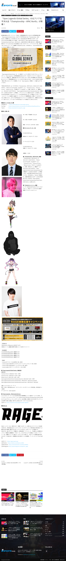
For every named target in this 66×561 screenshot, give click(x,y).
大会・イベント (7, 13)
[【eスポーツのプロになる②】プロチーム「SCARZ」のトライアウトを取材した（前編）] (26, 529)
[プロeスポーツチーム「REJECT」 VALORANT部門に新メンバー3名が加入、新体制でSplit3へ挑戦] (7, 496)
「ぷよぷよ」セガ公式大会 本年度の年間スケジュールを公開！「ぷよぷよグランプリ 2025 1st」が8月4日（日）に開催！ (58, 77)
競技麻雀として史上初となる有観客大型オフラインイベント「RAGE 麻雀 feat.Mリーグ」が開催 (58, 91)
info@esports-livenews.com (29, 554)
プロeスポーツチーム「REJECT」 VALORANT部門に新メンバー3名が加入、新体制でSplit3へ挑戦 (7, 504)
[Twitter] (46, 551)
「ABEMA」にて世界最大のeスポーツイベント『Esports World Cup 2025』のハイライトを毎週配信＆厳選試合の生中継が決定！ (22, 504)
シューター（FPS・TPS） (24, 15)
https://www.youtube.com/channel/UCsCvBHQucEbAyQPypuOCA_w (24, 106)
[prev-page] (2, 510)
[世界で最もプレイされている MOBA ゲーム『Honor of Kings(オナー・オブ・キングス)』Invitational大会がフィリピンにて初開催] (48, 70)
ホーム (2, 13)
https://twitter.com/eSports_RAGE (16, 443)
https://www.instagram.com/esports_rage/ (18, 446)
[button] (63, 10)
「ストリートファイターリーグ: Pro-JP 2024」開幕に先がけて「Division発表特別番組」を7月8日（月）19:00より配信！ (58, 84)
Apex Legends (18, 500)
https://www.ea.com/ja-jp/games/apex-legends (17, 402)
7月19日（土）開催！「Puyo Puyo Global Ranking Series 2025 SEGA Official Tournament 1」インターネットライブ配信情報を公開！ (36, 505)
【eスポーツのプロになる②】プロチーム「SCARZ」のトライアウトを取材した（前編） (36, 528)
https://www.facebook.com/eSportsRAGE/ (18, 444)
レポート (31, 15)
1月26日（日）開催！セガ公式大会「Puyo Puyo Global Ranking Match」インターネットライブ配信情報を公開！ (58, 62)
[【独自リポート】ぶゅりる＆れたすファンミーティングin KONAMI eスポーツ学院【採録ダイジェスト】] (26, 523)
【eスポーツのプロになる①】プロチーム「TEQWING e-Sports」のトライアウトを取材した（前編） (36, 534)
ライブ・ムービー (8, 15)
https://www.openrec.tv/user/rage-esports (19, 104)
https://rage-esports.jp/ (12, 441)
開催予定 (12, 13)
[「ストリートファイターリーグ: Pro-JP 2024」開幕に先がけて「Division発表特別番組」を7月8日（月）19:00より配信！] (48, 84)
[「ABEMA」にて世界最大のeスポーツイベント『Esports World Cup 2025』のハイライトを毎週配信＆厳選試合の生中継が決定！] (22, 496)
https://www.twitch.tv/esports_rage (17, 108)
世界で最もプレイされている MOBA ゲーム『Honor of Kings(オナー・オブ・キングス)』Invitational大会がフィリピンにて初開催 (58, 69)
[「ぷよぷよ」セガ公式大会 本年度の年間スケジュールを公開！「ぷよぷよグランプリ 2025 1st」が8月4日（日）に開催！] (48, 77)
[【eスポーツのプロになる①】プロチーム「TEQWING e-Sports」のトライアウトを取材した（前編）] (26, 535)
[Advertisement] (22, 477)
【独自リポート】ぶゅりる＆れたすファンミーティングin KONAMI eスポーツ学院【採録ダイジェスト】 (36, 522)
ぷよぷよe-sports (33, 500)
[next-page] (4, 510)
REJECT (3, 500)
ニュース (3, 15)
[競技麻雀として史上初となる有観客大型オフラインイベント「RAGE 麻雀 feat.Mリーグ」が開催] (48, 92)
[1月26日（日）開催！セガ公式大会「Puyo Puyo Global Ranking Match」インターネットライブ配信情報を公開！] (48, 62)
